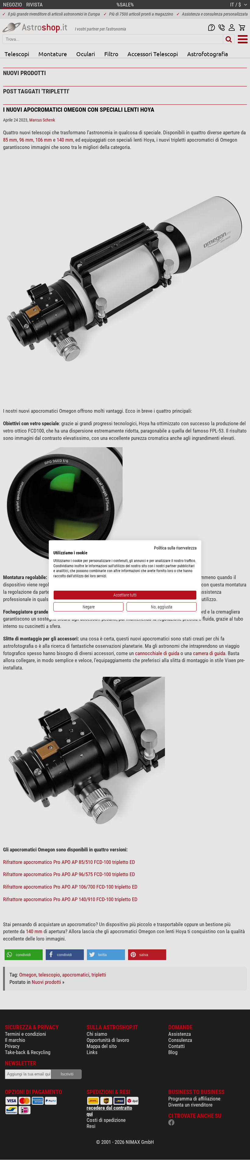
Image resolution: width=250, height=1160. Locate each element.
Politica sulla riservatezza (175, 548)
